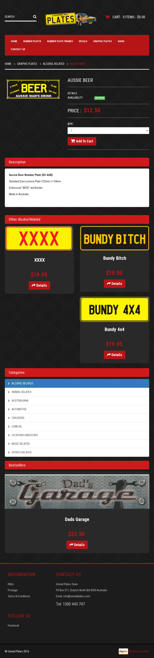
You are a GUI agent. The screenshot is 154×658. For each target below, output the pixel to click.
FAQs (11, 584)
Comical (16, 426)
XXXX (39, 260)
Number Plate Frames (60, 41)
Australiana (19, 400)
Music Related (20, 443)
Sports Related (21, 452)
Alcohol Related (53, 63)
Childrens (17, 417)
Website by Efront (139, 651)
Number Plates (32, 41)
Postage (12, 590)
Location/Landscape (24, 435)
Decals (83, 41)
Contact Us (18, 49)
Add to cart (84, 141)
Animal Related (21, 392)
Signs (121, 41)
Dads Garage (77, 519)
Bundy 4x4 (115, 329)
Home (14, 41)
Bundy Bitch (114, 258)
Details (41, 285)
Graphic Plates (102, 41)
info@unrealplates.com (76, 596)
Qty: (70, 124)
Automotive (19, 409)
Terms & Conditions (19, 596)
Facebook (13, 625)
